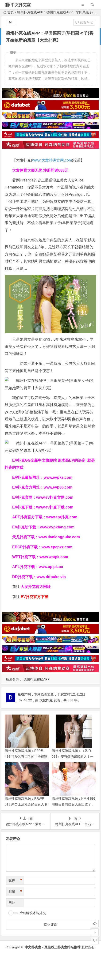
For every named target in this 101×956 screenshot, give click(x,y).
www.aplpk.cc (51, 567)
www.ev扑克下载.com (54, 507)
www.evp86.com (58, 487)
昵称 (15, 880)
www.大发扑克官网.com (52, 160)
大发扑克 (46, 700)
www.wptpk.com (53, 557)
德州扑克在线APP (30, 12)
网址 (11, 903)
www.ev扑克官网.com (54, 497)
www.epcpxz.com (57, 547)
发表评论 (86, 22)
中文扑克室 (21, 5)
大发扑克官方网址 (36, 587)
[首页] (95, 923)
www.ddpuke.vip (51, 577)
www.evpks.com (58, 477)
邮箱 (15, 891)
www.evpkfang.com (57, 527)
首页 (10, 12)
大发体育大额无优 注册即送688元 (40, 170)
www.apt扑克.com (62, 517)
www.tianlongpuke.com (59, 537)
